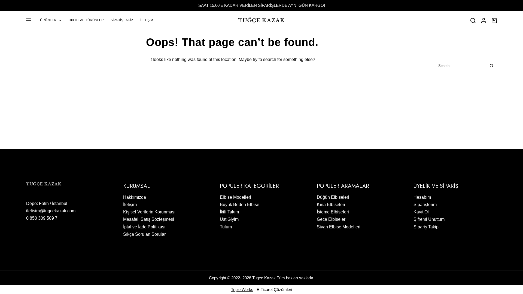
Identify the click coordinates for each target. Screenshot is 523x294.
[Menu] (28, 20)
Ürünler (48, 20)
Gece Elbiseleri (331, 219)
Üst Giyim (229, 219)
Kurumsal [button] (136, 186)
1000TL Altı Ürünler (86, 20)
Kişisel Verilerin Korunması (149, 212)
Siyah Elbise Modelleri (338, 227)
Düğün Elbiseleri (333, 197)
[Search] (473, 20)
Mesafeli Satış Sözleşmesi (148, 219)
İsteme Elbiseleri (333, 212)
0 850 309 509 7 (41, 218)
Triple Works (242, 289)
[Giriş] (483, 20)
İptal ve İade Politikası (144, 227)
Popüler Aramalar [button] (343, 186)
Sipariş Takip (122, 20)
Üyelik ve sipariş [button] (435, 186)
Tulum (226, 227)
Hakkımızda (134, 197)
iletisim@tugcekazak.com (50, 211)
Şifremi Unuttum (429, 219)
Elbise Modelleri (235, 197)
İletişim (146, 20)
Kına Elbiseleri (331, 204)
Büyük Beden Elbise (239, 204)
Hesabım (422, 197)
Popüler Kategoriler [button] (249, 186)
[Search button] (491, 65)
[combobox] (462, 65)
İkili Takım (229, 212)
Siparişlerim (425, 204)
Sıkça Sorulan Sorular (144, 234)
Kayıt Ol (421, 212)
